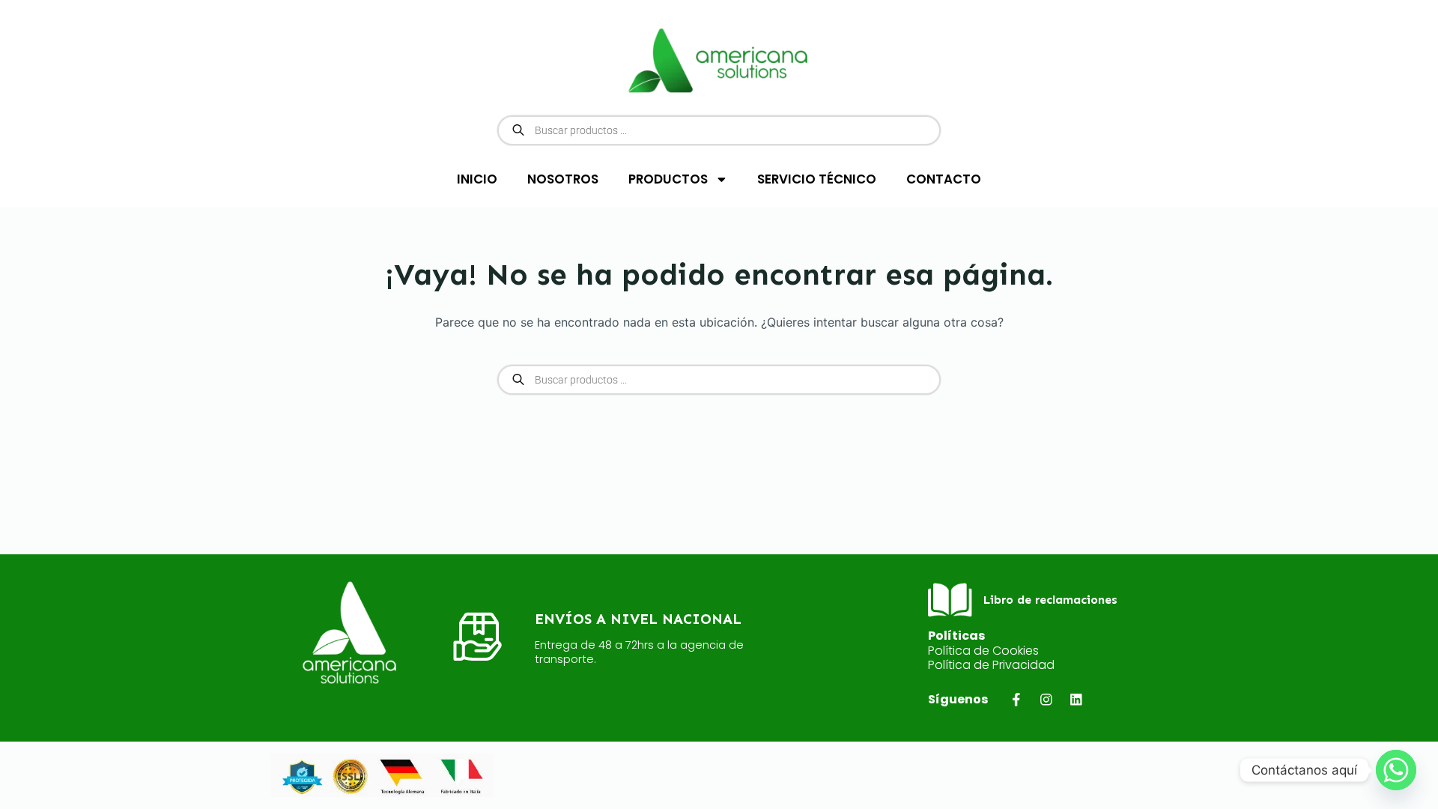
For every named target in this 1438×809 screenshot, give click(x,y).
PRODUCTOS (668, 179)
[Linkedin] (1076, 699)
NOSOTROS (562, 179)
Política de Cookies (983, 650)
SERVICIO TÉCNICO (816, 179)
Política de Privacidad (991, 664)
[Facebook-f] (1016, 699)
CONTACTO (943, 179)
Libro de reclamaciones (1050, 600)
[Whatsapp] (1396, 770)
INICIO (477, 179)
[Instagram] (1046, 699)
